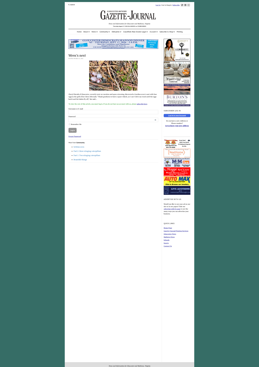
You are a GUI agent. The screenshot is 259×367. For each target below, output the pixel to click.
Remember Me (76, 124)
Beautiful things (80, 159)
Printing (180, 32)
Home (79, 32)
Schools (166, 240)
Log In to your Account (177, 115)
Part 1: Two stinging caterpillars (87, 155)
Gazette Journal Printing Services (176, 231)
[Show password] (155, 120)
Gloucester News (170, 234)
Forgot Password (74, 136)
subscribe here (142, 104)
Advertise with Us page (172, 209)
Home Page (168, 228)
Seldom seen (79, 147)
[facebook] (185, 5)
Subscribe (176, 5)
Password (71, 116)
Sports (166, 243)
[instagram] (188, 5)
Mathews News (169, 237)
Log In (158, 5)
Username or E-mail (75, 109)
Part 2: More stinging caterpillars (87, 151)
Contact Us (168, 246)
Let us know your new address (177, 126)
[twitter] (182, 5)
